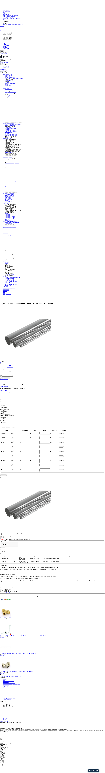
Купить (2, 378)
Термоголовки (7, 114)
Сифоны (6, 200)
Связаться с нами (6, 685)
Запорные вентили (8, 107)
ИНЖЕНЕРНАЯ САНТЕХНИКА (9, 288)
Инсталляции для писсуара (10, 217)
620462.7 (3, 460)
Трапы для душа (8, 197)
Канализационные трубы (7, 694)
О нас (4, 13)
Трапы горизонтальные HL (8, 699)
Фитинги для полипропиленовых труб (10, 696)
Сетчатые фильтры (6, 693)
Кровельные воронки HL (7, 695)
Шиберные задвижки (9, 106)
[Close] (0, 477)
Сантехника (5, 261)
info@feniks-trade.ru (4, 62)
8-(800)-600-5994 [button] (3, 716)
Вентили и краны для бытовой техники (12, 110)
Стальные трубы (6, 299)
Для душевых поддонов (9, 279)
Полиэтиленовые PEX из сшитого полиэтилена (14, 78)
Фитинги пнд (7, 95)
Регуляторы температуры (9, 120)
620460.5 (3, 451)
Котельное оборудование (7, 138)
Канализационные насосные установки (12, 164)
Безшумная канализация (9, 196)
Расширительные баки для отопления (12, 222)
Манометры (7, 186)
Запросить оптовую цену (5, 373)
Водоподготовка (6, 203)
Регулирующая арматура (7, 112)
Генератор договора (6, 9)
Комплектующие (8, 220)
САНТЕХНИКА (6, 289)
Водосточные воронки (9, 199)
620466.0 (3, 433)
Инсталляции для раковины (10, 216)
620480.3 (3, 442)
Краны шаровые (6, 697)
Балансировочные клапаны (10, 118)
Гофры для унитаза (8, 201)
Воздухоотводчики (8, 132)
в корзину (2, 619)
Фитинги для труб (6, 88)
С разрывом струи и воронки (10, 280)
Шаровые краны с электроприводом (11, 108)
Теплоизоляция (5, 286)
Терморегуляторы (8, 235)
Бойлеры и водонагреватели (8, 152)
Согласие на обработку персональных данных (11, 18)
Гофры (6, 283)
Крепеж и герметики (6, 240)
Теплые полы (5, 233)
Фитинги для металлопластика (10, 96)
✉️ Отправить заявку (7, 294)
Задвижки (7, 105)
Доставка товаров (6, 14)
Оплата (4, 12)
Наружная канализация (9, 194)
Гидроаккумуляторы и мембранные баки (10, 221)
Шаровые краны (8, 103)
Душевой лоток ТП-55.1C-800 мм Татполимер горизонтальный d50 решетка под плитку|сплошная (18, 653)
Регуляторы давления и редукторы (11, 119)
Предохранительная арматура (8, 123)
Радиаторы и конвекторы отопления (9, 227)
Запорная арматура (6, 102)
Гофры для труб (8, 85)
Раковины (7, 262)
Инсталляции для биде (9, 215)
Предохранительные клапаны (10, 130)
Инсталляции (5, 213)
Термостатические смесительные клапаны (13, 117)
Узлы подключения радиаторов (10, 115)
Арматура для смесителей (9, 274)
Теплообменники (6, 260)
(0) (0, 362)
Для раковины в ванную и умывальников (12, 277)
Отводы (6, 202)
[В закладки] (0, 363)
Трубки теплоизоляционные (10, 83)
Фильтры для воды (8, 127)
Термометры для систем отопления (11, 184)
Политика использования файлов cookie (10, 15)
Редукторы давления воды (10, 125)
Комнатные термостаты (9, 178)
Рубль (5, 52)
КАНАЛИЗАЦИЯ (6, 290)
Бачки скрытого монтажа (9, 218)
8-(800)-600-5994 (6, 67)
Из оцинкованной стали (9, 80)
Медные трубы (7, 76)
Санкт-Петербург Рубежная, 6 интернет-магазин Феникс (13, 24)
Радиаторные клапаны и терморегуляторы (13, 113)
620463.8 (3, 437)
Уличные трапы (8, 198)
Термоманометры (8, 183)
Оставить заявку (6, 48)
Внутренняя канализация (9, 195)
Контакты (4, 46)
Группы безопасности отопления (11, 131)
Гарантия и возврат (6, 8)
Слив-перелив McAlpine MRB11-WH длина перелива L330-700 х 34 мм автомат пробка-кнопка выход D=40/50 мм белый (23, 635)
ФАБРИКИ (5, 291)
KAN (10, 365)
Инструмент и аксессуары (7, 251)
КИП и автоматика (6, 177)
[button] (2, 26)
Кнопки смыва (7, 219)
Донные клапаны (8, 285)
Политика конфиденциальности (9, 16)
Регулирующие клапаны (9, 116)
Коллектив (5, 47)
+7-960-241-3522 (3, 70)
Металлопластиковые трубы (10, 77)
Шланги (6, 84)
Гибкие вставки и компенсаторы (11, 134)
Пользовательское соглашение (8, 17)
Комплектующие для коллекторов (11, 176)
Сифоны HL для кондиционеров (9, 698)
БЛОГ (4, 293)
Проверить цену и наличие (93, 770)
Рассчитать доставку (4, 379)
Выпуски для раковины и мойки (11, 284)
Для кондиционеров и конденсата (11, 281)
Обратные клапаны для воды (10, 128)
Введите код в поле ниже (6, 541)
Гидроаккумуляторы (8, 223)
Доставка (4, 44)
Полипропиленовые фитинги (10, 92)
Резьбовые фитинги (8, 89)
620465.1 (3, 465)
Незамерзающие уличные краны (11, 135)
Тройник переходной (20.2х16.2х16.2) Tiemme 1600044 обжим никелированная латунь (16, 671)
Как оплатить (2, 382)
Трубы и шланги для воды (7, 74)
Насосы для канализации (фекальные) (12, 163)
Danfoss (4, 292)
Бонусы (4, 19)
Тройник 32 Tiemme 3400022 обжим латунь (8, 617)
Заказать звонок (3, 69)
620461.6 (3, 469)
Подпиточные (7, 129)
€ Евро (2, 52)
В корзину (61, 433)
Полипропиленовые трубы (10, 75)
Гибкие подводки (8, 86)
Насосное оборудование (7, 157)
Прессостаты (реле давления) (10, 181)
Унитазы (6, 263)
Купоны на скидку (6, 11)
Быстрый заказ (6, 378)
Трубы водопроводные (7, 298)
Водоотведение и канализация (8, 193)
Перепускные (7, 133)
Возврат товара (5, 686)
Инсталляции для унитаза (9, 214)
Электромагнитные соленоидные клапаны (13, 124)
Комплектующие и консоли (10, 225)
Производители (5, 687)
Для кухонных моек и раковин (10, 278)
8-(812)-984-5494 (6, 66)
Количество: (2, 374)
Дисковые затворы (8, 104)
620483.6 (3, 446)
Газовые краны (7, 109)
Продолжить (3, 547)
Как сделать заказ (6, 10)
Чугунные (7, 82)
